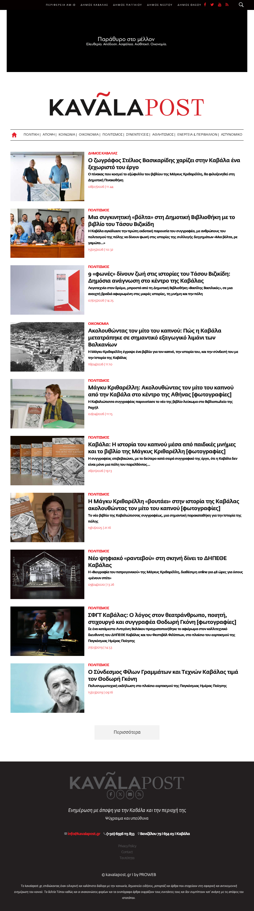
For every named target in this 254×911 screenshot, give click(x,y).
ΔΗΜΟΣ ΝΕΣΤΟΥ (160, 5)
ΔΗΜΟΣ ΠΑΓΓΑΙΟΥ (127, 5)
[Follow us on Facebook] (207, 5)
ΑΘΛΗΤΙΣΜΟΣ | (163, 134)
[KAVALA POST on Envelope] (130, 794)
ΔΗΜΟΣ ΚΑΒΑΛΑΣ (94, 5)
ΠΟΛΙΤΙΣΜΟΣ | (113, 134)
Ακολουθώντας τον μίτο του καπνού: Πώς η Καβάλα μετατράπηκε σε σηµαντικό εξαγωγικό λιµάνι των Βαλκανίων (154, 338)
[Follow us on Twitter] (214, 5)
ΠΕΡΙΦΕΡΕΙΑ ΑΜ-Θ (61, 5)
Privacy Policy (127, 846)
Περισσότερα (127, 732)
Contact (127, 852)
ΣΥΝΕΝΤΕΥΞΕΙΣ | (138, 134)
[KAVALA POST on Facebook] (111, 794)
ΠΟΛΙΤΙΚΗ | (32, 134)
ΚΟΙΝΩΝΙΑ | (68, 134)
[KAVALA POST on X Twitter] (120, 794)
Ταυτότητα (127, 858)
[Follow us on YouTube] (221, 5)
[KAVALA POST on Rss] (139, 794)
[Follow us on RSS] (227, 5)
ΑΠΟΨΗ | (49, 134)
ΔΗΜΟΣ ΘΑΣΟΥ (189, 5)
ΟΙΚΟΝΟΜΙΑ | (89, 134)
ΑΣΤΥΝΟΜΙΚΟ (231, 134)
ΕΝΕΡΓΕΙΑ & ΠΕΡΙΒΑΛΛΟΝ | (198, 134)
